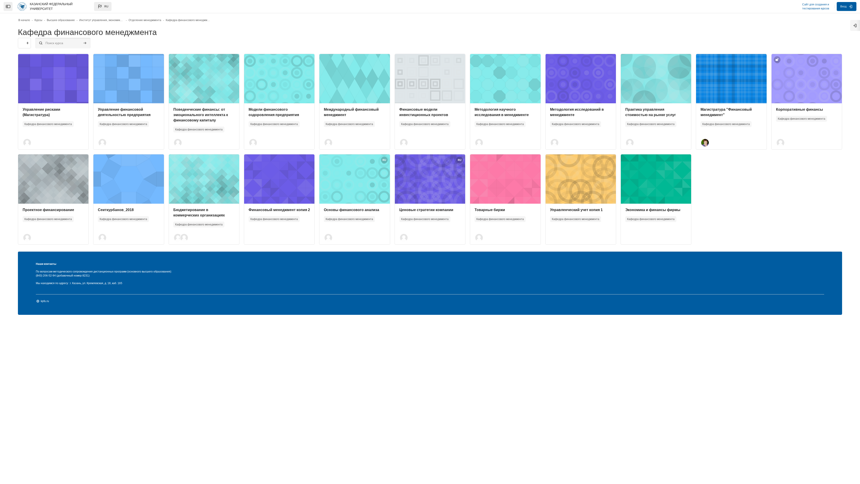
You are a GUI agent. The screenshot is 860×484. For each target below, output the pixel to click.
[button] (103, 6)
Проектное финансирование (48, 210)
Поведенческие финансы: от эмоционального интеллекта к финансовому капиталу (200, 115)
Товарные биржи (490, 210)
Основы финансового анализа (351, 210)
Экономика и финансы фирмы (652, 210)
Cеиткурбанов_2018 (116, 210)
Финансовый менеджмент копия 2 (279, 210)
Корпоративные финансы (799, 109)
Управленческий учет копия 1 (576, 210)
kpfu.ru (45, 301)
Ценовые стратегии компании (426, 210)
